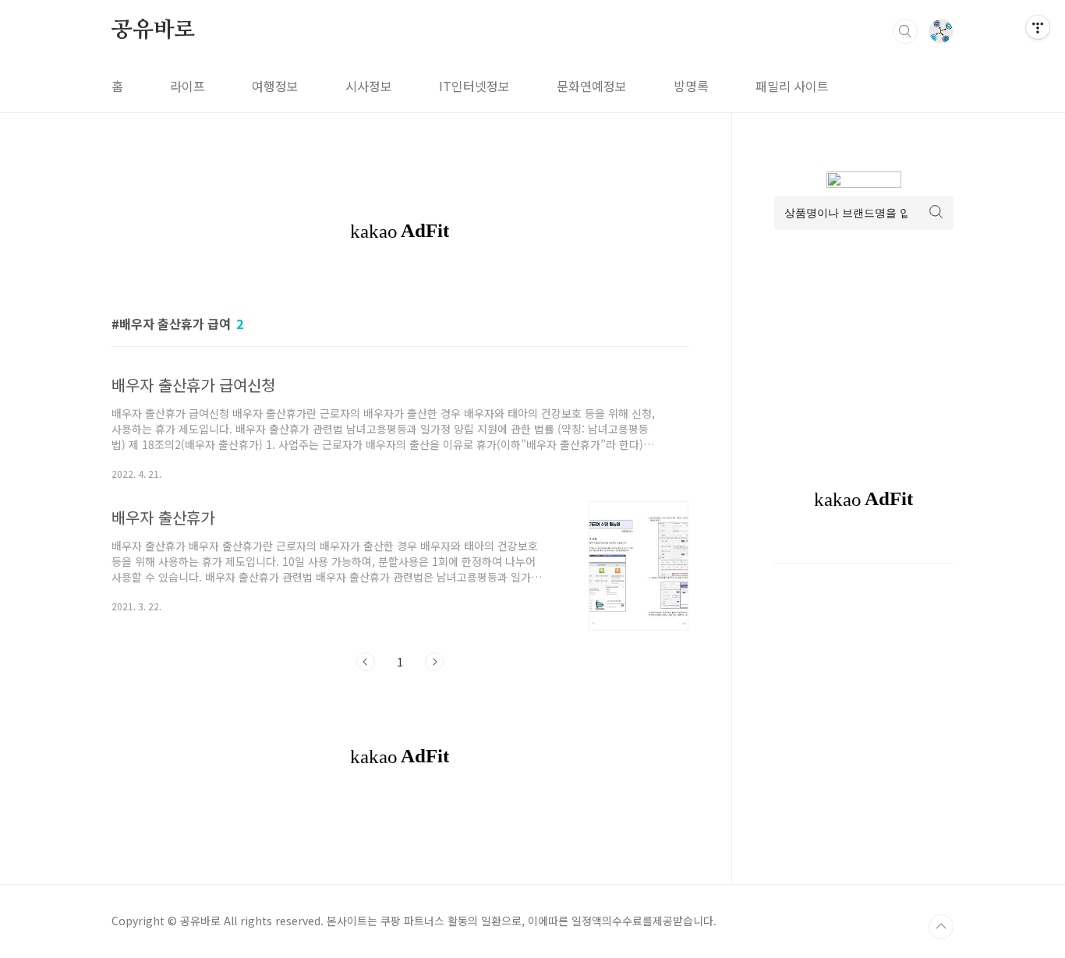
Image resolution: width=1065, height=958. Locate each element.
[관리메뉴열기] (1037, 27)
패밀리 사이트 (792, 85)
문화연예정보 (592, 85)
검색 (905, 31)
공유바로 (153, 30)
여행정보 (275, 85)
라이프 (187, 85)
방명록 (691, 85)
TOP (941, 926)
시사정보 (368, 85)
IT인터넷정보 (474, 85)
